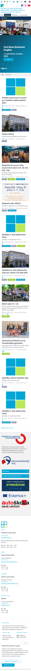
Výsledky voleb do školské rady (15, 378)
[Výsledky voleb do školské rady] (15, 367)
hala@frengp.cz (5, 605)
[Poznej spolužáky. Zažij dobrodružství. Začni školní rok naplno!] (15, 154)
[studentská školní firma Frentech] (10, 1)
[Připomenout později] (25, 643)
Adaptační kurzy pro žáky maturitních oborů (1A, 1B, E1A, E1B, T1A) (15, 167)
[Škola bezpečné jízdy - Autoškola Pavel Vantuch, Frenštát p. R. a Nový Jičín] (15, 504)
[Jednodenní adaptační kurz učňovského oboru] (15, 192)
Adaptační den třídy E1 (11, 203)
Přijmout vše (8, 665)
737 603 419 (4, 603)
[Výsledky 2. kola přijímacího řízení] (15, 400)
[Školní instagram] (25, 5)
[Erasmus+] (14, 496)
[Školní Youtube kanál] (29, 5)
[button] (21, 2)
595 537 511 (4, 560)
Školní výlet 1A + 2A (10, 304)
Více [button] (8, 59)
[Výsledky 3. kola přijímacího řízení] (15, 223)
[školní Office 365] (13, 1)
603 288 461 (4, 581)
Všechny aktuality (8, 428)
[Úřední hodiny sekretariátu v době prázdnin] (15, 123)
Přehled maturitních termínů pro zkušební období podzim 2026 (14, 100)
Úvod (2, 74)
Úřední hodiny (8, 134)
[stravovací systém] (5, 1)
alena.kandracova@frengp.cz (9, 562)
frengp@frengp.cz (6, 537)
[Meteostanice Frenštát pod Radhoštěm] (17, 1)
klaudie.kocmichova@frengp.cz (9, 583)
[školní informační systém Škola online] (7, 1)
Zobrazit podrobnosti (11, 661)
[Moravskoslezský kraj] (15, 461)
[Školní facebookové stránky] (22, 5)
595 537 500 (4, 536)
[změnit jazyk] (29, 1)
